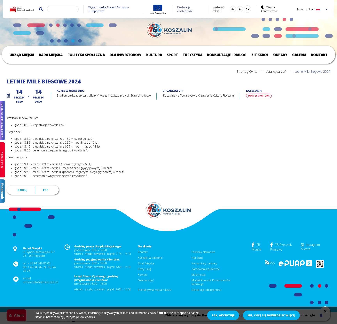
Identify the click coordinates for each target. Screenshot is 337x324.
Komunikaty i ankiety (204, 263)
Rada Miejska (51, 55)
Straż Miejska (146, 263)
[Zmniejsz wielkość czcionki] (233, 9)
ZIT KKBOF (260, 55)
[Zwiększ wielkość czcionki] (247, 9)
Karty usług (144, 269)
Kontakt (319, 55)
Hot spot (197, 258)
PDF (45, 190)
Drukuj (22, 190)
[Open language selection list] (327, 9)
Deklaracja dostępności (185, 9)
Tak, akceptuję (223, 315)
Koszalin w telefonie (150, 258)
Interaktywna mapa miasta (154, 290)
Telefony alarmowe (203, 252)
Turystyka (192, 55)
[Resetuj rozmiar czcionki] (240, 9)
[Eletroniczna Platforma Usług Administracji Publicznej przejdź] (295, 265)
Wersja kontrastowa (269, 9)
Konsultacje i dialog (227, 55)
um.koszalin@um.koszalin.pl (40, 282)
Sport (172, 55)
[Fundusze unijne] (158, 9)
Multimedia (199, 275)
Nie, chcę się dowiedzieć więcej (271, 315)
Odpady (280, 55)
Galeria (299, 55)
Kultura (154, 55)
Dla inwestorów (125, 55)
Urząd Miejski (22, 55)
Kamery (142, 275)
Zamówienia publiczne (206, 269)
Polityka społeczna (86, 55)
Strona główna (247, 71)
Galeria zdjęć (146, 280)
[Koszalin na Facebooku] (2, 191)
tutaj (162, 313)
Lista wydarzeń (275, 71)
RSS (272, 263)
